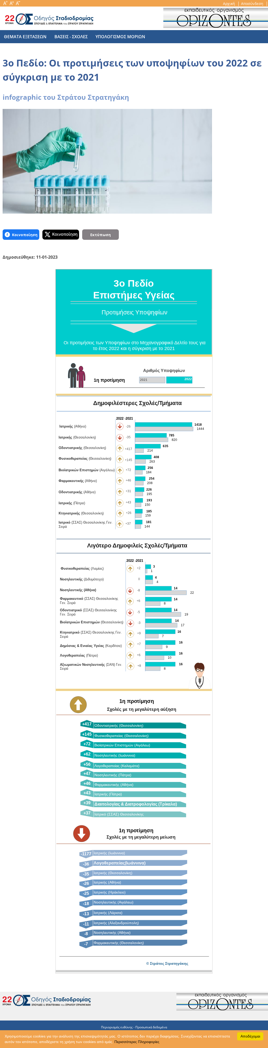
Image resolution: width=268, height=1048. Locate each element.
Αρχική (229, 3)
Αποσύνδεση (252, 3)
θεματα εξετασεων (25, 37)
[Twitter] (60, 234)
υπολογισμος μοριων (120, 37)
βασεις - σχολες (71, 37)
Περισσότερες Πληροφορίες (136, 1042)
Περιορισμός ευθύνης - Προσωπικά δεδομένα (134, 1027)
